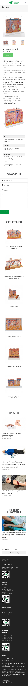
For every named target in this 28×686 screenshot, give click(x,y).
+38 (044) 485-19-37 (7, 589)
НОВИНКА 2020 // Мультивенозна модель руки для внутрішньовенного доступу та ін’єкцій (14, 534)
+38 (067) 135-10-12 (7, 593)
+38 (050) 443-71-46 (7, 569)
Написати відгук (15, 553)
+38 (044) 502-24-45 (7, 587)
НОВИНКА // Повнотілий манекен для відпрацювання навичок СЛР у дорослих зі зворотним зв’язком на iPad (14, 464)
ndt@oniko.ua (8, 640)
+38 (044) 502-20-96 (7, 564)
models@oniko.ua (9, 566)
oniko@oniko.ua (9, 590)
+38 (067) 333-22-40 (7, 637)
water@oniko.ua (9, 614)
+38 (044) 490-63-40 (7, 635)
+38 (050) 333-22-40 (7, 639)
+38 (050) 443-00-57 (7, 612)
